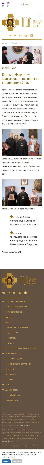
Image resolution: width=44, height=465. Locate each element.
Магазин (9, 317)
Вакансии (10, 369)
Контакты (10, 343)
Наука (8, 385)
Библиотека (11, 338)
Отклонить (17, 461)
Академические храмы (15, 302)
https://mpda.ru (6, 441)
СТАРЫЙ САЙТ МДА (13, 395)
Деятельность (12, 390)
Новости (14, 43)
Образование (11, 374)
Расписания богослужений (17, 307)
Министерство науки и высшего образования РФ (20, 446)
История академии (14, 312)
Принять (6, 461)
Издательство (12, 333)
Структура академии (14, 359)
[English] (8, 3)
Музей (8, 322)
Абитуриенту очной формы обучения (22, 348)
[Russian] (3, 3)
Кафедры (9, 380)
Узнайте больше (25, 425)
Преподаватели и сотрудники (18, 364)
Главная (4, 43)
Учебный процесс (13, 354)
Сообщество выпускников (17, 328)
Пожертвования (12, 400)
